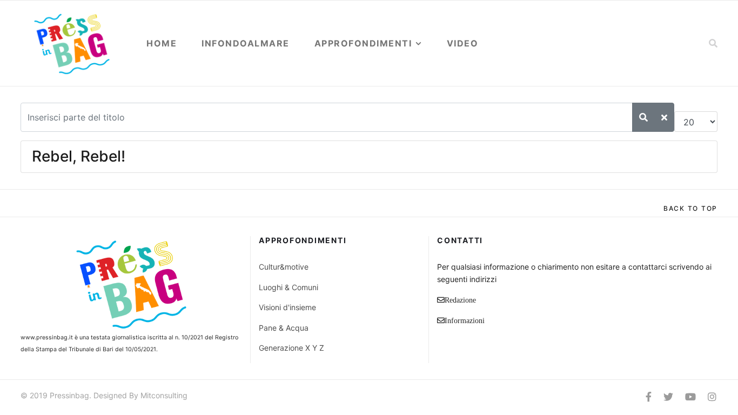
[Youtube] (690, 397)
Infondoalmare (246, 43)
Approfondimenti (363, 43)
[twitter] (668, 397)
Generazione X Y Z (291, 347)
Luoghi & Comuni (288, 287)
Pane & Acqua (283, 327)
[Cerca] (643, 117)
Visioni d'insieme (287, 307)
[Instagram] (712, 397)
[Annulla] (664, 117)
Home (161, 43)
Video (463, 43)
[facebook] (649, 397)
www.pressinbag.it (47, 337)
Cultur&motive (283, 266)
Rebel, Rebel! (78, 156)
